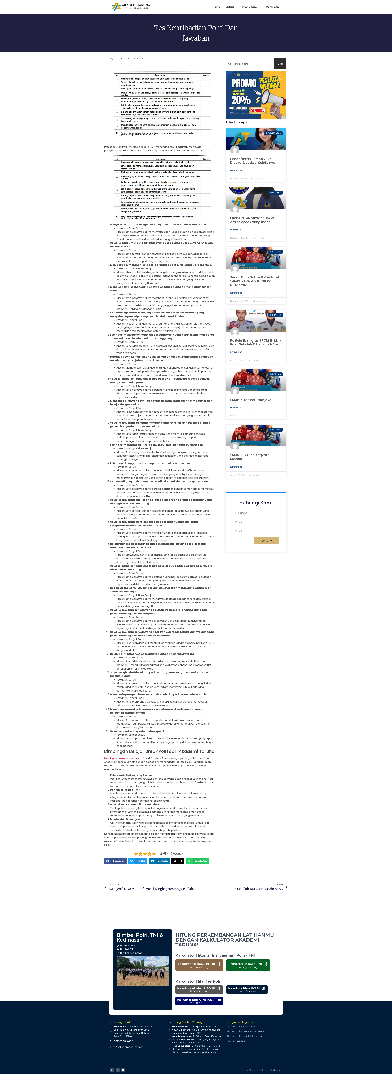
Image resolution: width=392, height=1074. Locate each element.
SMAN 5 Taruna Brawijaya (250, 400)
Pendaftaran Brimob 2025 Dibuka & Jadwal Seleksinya (252, 161)
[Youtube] (123, 1070)
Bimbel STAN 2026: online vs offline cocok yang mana (252, 220)
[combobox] (249, 63)
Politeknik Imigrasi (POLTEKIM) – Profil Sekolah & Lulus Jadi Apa (256, 342)
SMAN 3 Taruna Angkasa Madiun (250, 457)
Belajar (230, 7)
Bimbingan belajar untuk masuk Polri (126, 758)
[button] (115, 861)
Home (216, 7)
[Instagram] (112, 1070)
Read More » (236, 170)
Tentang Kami (248, 7)
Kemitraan (272, 7)
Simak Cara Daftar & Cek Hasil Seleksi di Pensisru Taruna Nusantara (254, 281)
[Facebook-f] (118, 1070)
